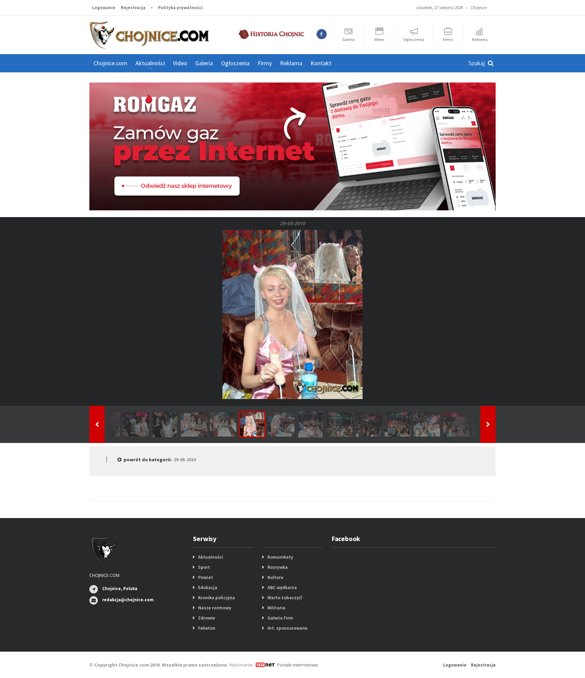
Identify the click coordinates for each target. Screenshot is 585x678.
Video (180, 63)
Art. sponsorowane (287, 628)
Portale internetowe (297, 665)
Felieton (206, 628)
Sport (204, 567)
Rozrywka (277, 567)
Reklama (291, 63)
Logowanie (103, 7)
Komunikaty (280, 557)
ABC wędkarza (282, 587)
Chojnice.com (110, 63)
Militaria (276, 608)
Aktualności (210, 557)
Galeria (204, 63)
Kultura (275, 577)
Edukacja (207, 587)
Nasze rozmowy (214, 608)
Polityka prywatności (180, 7)
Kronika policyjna (216, 597)
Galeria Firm (280, 618)
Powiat (205, 577)
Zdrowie (206, 618)
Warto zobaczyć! (284, 597)
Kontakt (320, 63)
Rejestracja (133, 7)
